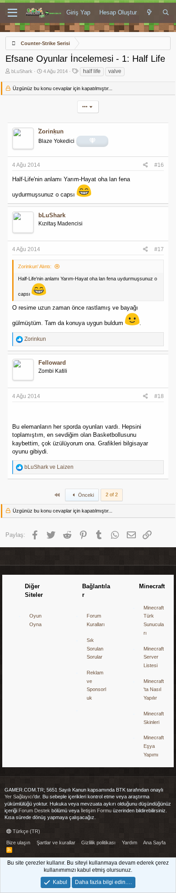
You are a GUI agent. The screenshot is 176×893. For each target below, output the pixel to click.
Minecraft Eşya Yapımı (154, 746)
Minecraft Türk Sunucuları (154, 620)
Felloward (52, 362)
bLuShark (21, 71)
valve (114, 71)
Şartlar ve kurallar (56, 842)
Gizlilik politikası (98, 842)
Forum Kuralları (96, 620)
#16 (159, 165)
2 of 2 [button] (112, 494)
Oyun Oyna (35, 620)
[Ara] (165, 12)
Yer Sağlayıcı (19, 796)
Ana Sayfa (154, 842)
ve (49, 467)
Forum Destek (34, 810)
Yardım (129, 842)
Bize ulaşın (18, 842)
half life (92, 71)
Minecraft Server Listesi (154, 657)
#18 (159, 396)
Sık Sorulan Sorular (95, 648)
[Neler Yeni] (149, 12)
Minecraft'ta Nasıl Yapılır (154, 689)
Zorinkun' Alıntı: (34, 266)
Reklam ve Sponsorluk (96, 685)
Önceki (85, 495)
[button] (12, 13)
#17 (159, 249)
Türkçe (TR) (25, 831)
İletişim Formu (96, 810)
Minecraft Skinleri (154, 718)
